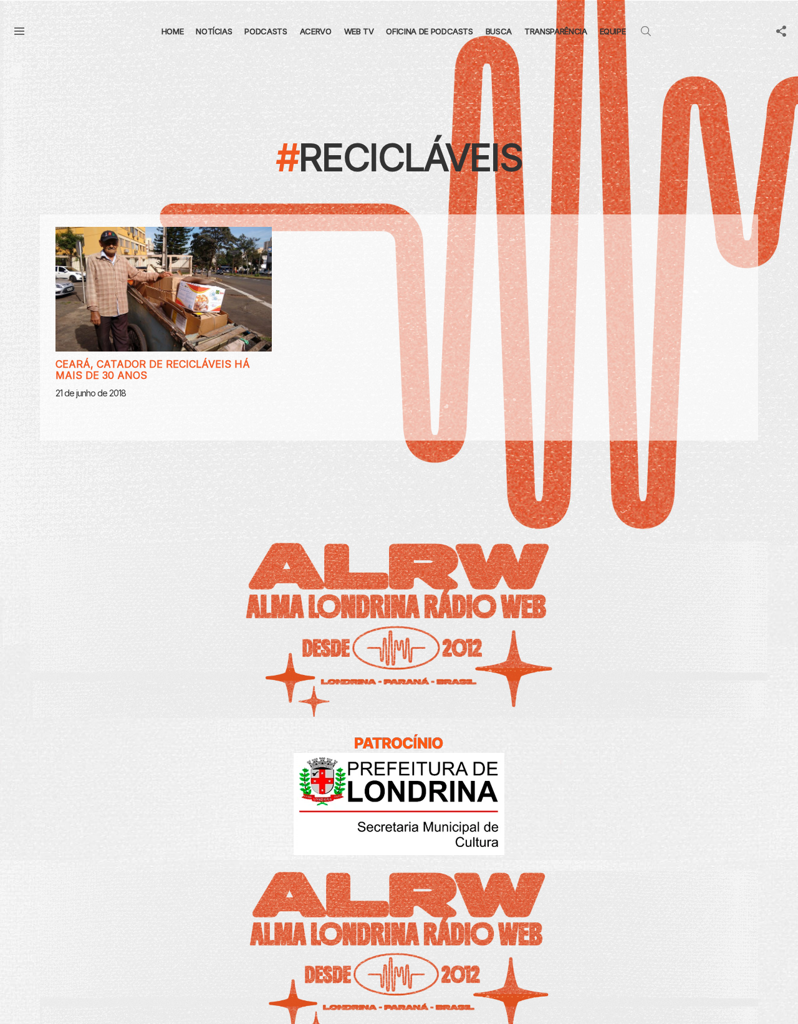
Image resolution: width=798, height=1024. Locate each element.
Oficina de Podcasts (429, 31)
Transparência (555, 31)
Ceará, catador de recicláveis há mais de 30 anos (152, 369)
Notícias (214, 31)
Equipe (613, 31)
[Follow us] (781, 31)
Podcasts (265, 31)
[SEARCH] (646, 31)
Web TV (359, 31)
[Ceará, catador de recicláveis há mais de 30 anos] (163, 289)
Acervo (316, 31)
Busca (499, 31)
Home (172, 31)
